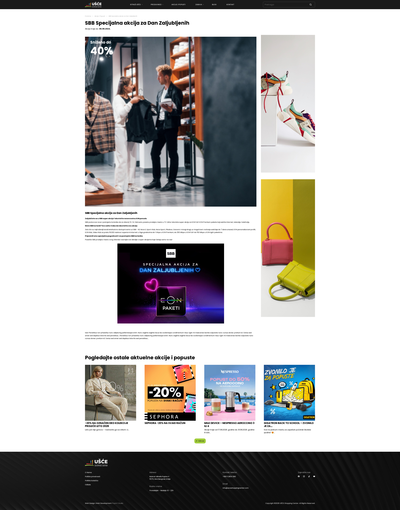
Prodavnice (156, 4)
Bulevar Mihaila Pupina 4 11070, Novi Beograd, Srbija (159, 477)
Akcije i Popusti (99, 16)
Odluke (88, 484)
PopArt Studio (117, 503)
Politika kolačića (91, 480)
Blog (214, 4)
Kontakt (230, 4)
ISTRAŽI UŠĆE (135, 4)
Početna (88, 16)
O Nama (88, 472)
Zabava (198, 4)
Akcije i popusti (178, 4)
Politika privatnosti (92, 476)
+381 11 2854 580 (229, 476)
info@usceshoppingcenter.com (236, 488)
